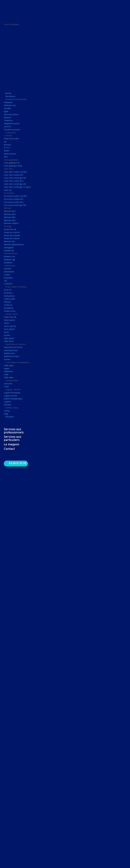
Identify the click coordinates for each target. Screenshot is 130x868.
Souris (6, 332)
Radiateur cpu (9, 256)
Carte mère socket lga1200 (15, 184)
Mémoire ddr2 (9, 220)
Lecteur (7, 274)
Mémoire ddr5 (9, 211)
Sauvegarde (8, 247)
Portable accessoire (12, 129)
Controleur (8, 283)
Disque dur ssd (10, 229)
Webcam (7, 302)
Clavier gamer (9, 320)
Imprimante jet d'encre (13, 347)
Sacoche (7, 126)
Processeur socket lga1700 (15, 205)
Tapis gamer (9, 338)
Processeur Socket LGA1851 (15, 196)
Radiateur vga (9, 259)
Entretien (7, 404)
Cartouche (8, 383)
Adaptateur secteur (12, 123)
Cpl (5, 141)
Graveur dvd (9, 250)
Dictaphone (8, 308)
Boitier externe (10, 153)
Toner (6, 386)
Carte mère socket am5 (13, 175)
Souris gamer (9, 329)
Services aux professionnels (14, 431)
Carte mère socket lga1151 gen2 (17, 187)
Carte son (8, 190)
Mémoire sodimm (11, 223)
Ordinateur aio (10, 105)
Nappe (6, 368)
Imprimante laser (11, 350)
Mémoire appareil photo (14, 244)
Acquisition (8, 277)
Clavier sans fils (10, 317)
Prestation (9, 417)
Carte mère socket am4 (13, 181)
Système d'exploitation (13, 398)
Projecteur (8, 293)
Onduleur (7, 268)
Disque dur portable (12, 235)
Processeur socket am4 (13, 202)
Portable (7, 108)
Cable (6, 374)
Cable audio (8, 365)
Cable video (8, 377)
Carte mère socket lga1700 (15, 178)
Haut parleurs (9, 296)
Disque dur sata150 (12, 232)
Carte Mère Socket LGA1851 (15, 172)
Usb (5, 281)
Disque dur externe (11, 238)
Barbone (7, 117)
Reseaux (7, 144)
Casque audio (9, 299)
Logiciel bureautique (12, 392)
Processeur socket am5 (13, 199)
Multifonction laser (11, 356)
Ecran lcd (7, 290)
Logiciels (7, 401)
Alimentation (9, 271)
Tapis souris (9, 341)
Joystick (7, 335)
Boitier (6, 150)
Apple (6, 111)
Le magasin (11, 445)
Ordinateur (8, 102)
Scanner (7, 359)
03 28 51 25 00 (17, 463)
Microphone (10, 96)
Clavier (6, 323)
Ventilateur (8, 262)
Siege (6, 414)
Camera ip (8, 305)
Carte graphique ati (11, 163)
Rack (6, 157)
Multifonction (9, 353)
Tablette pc (8, 120)
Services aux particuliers (12, 438)
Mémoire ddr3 (9, 217)
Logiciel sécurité (10, 395)
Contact (9, 449)
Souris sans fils (10, 326)
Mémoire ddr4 (9, 214)
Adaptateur (8, 371)
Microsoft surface (11, 114)
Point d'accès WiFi (11, 138)
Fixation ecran (9, 311)
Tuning (6, 411)
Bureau (8, 93)
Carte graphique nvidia (13, 166)
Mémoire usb (9, 241)
